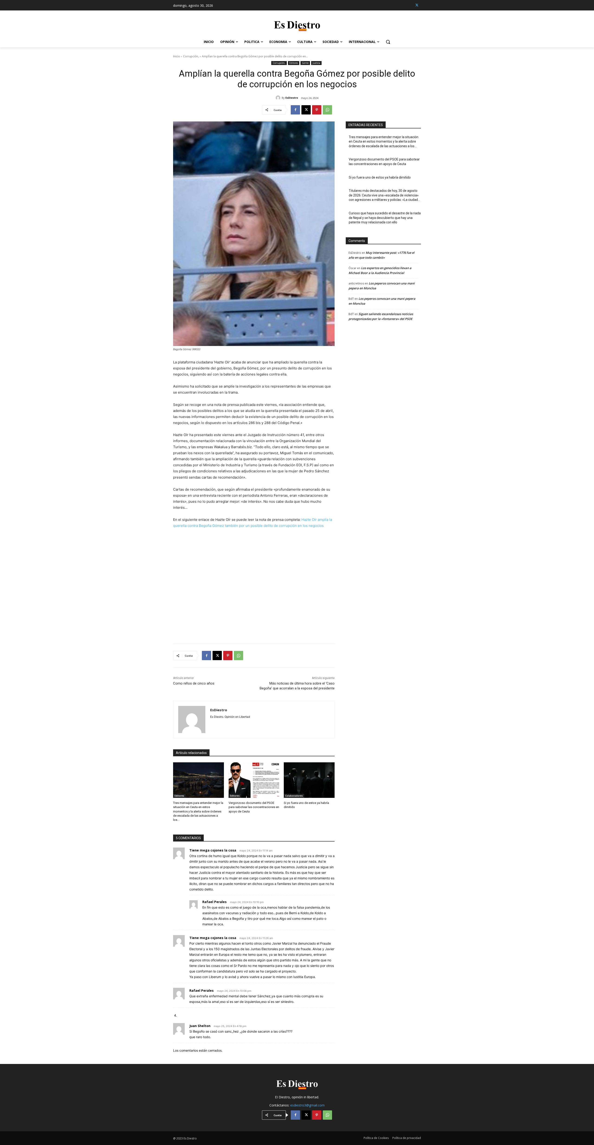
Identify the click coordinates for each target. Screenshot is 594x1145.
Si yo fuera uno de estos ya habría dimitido (380, 177)
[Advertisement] (254, 583)
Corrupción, (191, 56)
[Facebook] (295, 109)
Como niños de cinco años (193, 683)
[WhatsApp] (327, 109)
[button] (388, 41)
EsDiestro (291, 97)
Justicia (316, 63)
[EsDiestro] (279, 97)
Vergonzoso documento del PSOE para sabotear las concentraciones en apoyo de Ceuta (254, 807)
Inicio (176, 56)
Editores (293, 63)
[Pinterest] (316, 109)
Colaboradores (294, 795)
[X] (417, 5)
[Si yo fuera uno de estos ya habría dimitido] (309, 780)
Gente (305, 63)
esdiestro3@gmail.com (307, 1105)
